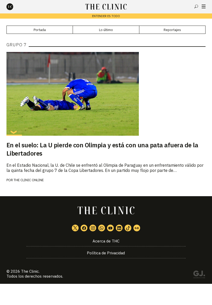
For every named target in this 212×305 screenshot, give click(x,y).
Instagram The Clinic (92, 228)
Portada (40, 30)
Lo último (106, 30)
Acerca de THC (106, 241)
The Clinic (30, 271)
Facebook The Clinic (84, 228)
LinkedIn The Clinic (119, 228)
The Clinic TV (110, 228)
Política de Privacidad (106, 252)
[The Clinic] (14, 6)
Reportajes (172, 30)
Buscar (196, 6)
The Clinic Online (29, 180)
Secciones (204, 6)
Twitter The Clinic (75, 228)
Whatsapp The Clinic (101, 228)
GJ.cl (199, 275)
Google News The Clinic (136, 228)
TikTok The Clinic (128, 228)
